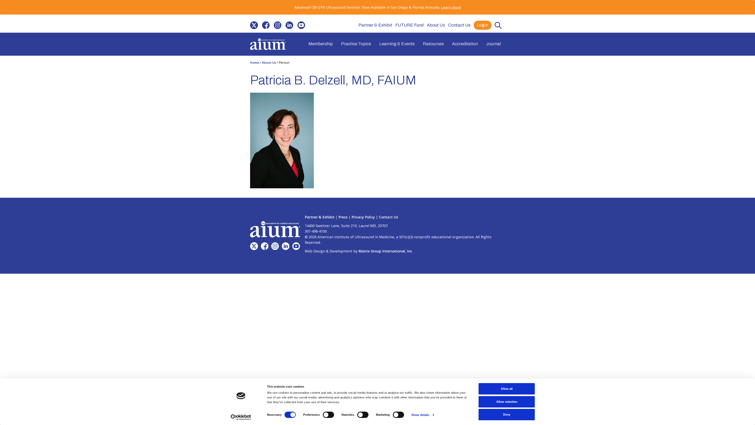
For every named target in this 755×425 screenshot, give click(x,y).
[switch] (328, 415)
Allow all (507, 388)
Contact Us (459, 25)
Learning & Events (397, 44)
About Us (436, 25)
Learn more (451, 7)
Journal (493, 44)
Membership (320, 44)
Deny (506, 414)
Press (343, 217)
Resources (433, 44)
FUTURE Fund (409, 25)
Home (255, 62)
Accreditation (465, 44)
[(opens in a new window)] (254, 25)
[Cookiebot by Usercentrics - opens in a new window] (241, 417)
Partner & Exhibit (375, 25)
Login (482, 25)
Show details (420, 415)
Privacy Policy (363, 217)
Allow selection (506, 401)
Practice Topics (356, 44)
